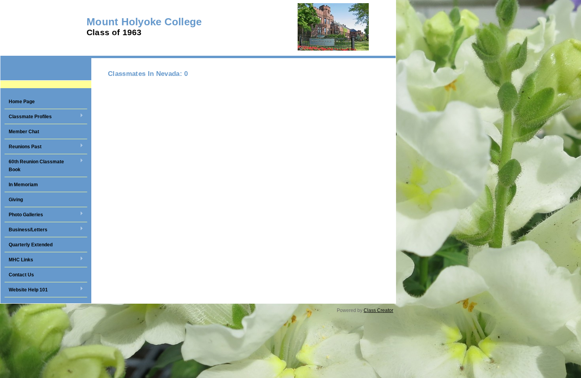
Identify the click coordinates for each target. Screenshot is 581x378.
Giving (16, 199)
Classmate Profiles (28, 117)
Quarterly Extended (31, 245)
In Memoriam (23, 184)
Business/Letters (25, 230)
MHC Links (18, 260)
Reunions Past (23, 147)
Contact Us (21, 275)
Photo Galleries (23, 215)
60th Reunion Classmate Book (34, 165)
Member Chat (24, 131)
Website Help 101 (26, 290)
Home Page (22, 101)
